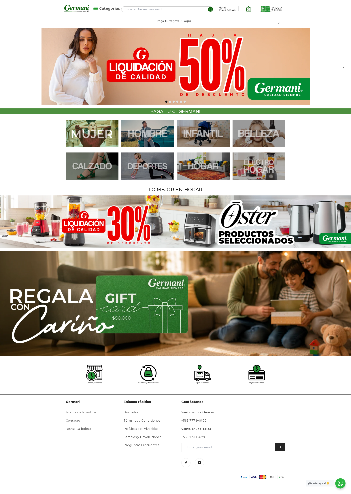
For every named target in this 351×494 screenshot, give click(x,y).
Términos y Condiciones (142, 420)
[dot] (166, 102)
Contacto (73, 420)
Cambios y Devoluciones (142, 437)
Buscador (131, 412)
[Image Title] (185, 462)
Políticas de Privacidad (141, 429)
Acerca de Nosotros (81, 412)
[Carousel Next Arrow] (279, 22)
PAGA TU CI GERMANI (175, 111)
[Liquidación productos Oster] (175, 221)
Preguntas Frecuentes (141, 445)
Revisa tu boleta (78, 429)
